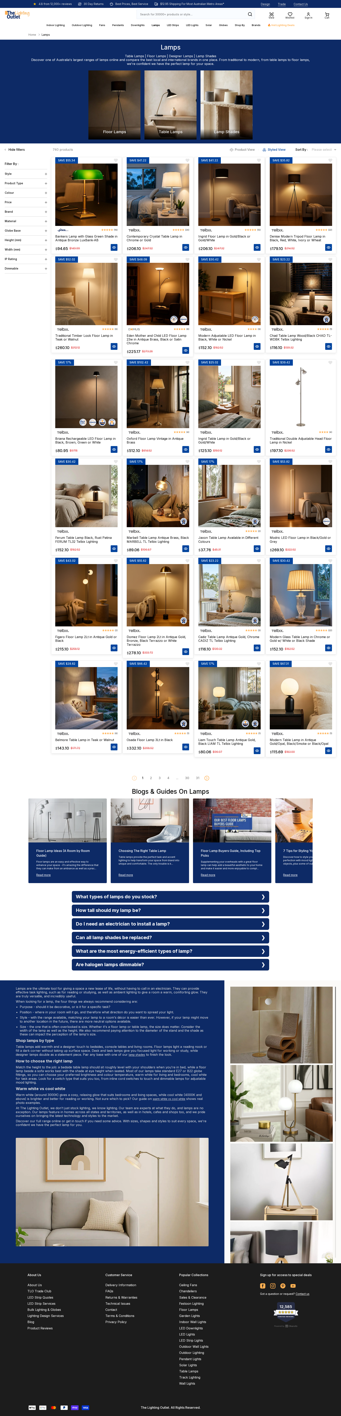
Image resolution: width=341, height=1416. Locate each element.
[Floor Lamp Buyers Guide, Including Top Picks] (232, 820)
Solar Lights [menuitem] (188, 1365)
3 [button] (160, 778)
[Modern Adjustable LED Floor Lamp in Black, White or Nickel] (229, 294)
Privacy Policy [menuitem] (116, 1322)
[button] (207, 778)
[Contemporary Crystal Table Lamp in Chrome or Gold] (158, 195)
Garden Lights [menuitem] (189, 1316)
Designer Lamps (181, 56)
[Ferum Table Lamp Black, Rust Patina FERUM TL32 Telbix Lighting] (86, 496)
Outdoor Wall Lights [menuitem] (194, 1347)
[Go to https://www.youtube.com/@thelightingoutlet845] (293, 1286)
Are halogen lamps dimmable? (110, 964)
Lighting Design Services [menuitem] (45, 1316)
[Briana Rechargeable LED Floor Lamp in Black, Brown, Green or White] (86, 397)
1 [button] (142, 778)
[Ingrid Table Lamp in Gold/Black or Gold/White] (229, 397)
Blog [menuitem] (30, 1322)
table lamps (278, 60)
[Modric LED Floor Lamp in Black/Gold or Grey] (301, 496)
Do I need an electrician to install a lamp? (123, 924)
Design (265, 4)
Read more (43, 875)
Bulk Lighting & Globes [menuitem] (44, 1310)
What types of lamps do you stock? (116, 896)
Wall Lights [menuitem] (187, 1383)
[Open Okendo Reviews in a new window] (286, 1326)
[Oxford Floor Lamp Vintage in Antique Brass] (158, 397)
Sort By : (301, 150)
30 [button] (187, 778)
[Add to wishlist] (116, 160)
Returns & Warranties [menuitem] (121, 1297)
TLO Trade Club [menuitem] (39, 1291)
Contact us (302, 1293)
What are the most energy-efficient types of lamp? (134, 951)
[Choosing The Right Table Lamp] (150, 820)
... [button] (177, 778)
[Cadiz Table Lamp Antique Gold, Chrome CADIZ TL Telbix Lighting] (229, 595)
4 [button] (168, 778)
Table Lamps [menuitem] (188, 1371)
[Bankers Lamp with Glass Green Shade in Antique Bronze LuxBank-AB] (86, 195)
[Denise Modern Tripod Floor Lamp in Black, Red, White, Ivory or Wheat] (301, 195)
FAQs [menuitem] (109, 1291)
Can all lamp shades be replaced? (114, 937)
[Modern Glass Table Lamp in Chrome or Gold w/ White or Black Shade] (301, 595)
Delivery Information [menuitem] (120, 1285)
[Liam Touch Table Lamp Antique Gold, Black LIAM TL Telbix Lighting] (229, 698)
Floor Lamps (156, 56)
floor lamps (300, 60)
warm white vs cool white (169, 1099)
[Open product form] (114, 247)
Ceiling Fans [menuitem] (188, 1285)
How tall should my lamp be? (108, 910)
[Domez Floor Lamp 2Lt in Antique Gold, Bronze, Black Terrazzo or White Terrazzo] (158, 595)
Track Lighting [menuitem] (189, 1377)
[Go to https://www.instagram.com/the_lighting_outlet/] (272, 1286)
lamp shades (137, 1054)
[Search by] (250, 14)
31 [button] (197, 778)
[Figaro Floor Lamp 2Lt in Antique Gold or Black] (86, 595)
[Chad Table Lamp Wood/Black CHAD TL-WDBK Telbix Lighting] (301, 294)
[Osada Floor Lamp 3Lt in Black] (158, 698)
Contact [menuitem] (111, 1310)
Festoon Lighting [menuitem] (191, 1304)
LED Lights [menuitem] (187, 1334)
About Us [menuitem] (34, 1285)
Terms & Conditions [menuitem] (119, 1316)
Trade (282, 4)
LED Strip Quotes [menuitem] (40, 1297)
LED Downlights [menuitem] (191, 1328)
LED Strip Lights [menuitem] (191, 1340)
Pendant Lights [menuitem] (190, 1359)
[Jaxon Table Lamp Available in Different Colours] (229, 496)
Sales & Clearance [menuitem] (192, 1297)
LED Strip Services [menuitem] (41, 1304)
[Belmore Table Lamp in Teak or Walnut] (86, 698)
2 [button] (151, 778)
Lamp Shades (206, 56)
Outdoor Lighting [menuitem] (191, 1353)
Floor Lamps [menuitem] (188, 1310)
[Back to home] (17, 14)
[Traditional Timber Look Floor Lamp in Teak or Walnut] (86, 294)
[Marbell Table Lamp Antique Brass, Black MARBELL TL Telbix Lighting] (158, 496)
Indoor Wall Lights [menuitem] (192, 1322)
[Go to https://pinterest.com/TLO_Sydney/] (283, 1286)
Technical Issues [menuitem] (117, 1304)
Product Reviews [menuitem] (40, 1328)
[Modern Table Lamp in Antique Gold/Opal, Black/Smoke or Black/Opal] (301, 698)
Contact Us (301, 4)
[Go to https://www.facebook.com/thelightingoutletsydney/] (262, 1286)
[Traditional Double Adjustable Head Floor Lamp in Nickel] (301, 397)
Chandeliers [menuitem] (188, 1291)
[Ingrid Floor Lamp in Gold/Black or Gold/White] (229, 195)
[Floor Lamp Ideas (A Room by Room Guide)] (67, 820)
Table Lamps (134, 56)
